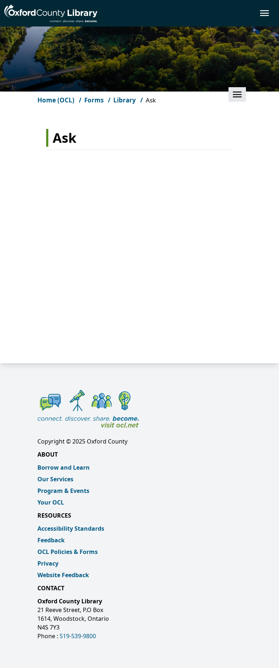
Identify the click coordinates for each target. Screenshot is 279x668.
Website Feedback (63, 575)
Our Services (55, 479)
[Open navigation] (186, 13)
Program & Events (63, 491)
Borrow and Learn (63, 467)
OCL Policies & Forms (67, 552)
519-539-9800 (78, 636)
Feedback (51, 540)
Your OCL (50, 502)
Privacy (47, 563)
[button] (237, 94)
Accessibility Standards (70, 529)
